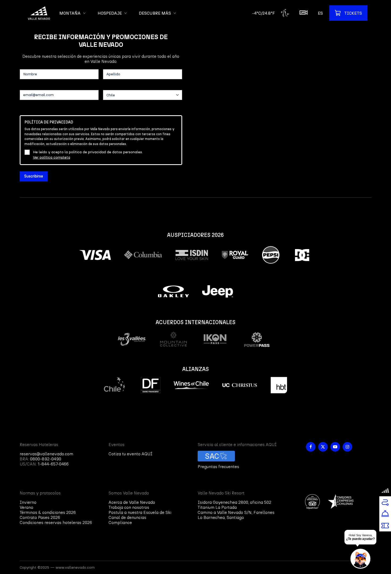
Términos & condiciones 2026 (48, 512)
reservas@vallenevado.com (46, 453)
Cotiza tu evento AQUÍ (130, 453)
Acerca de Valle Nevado (132, 502)
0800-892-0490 (45, 458)
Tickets (353, 13)
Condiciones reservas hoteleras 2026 (56, 522)
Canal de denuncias (127, 517)
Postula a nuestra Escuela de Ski (140, 512)
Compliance (120, 522)
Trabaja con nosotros (129, 507)
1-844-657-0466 (53, 463)
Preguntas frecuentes (218, 466)
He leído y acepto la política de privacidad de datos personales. (88, 155)
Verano (26, 507)
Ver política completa (51, 157)
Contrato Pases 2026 (40, 517)
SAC (212, 456)
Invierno (28, 502)
